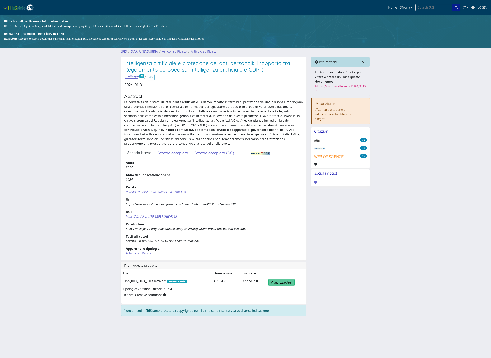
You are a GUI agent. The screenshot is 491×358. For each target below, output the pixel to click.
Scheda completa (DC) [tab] (214, 152)
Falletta (131, 76)
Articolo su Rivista (204, 51)
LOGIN (482, 7)
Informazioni (327, 62)
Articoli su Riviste (174, 51)
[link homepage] (19, 7)
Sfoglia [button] (405, 7)
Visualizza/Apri (281, 282)
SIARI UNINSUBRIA (144, 51)
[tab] (242, 153)
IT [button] (464, 7)
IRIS (124, 51)
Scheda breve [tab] (139, 152)
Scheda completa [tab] (173, 152)
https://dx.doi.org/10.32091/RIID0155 (151, 216)
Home (392, 7)
